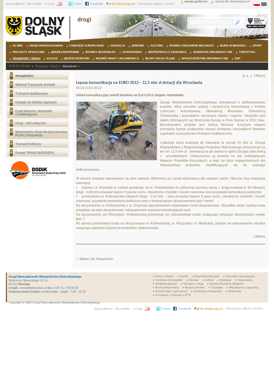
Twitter (78, 3)
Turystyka (247, 52)
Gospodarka (132, 52)
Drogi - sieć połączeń (30, 123)
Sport (257, 45)
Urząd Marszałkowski (46, 45)
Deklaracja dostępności (207, 291)
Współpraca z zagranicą (167, 52)
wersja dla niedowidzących (232, 1)
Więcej (260, 75)
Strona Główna (164, 276)
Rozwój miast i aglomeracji (117, 58)
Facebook (96, 3)
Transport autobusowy (31, 93)
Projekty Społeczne (29, 52)
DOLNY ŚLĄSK (20, 66)
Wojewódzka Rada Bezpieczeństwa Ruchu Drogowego (41, 133)
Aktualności (69, 66)
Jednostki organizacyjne (213, 52)
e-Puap (49, 3)
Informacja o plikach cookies (156, 3)
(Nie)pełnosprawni (65, 52)
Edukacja (118, 45)
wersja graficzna (195, 1)
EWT (238, 58)
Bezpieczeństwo (76, 58)
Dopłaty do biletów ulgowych (36, 102)
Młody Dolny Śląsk (160, 58)
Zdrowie (138, 45)
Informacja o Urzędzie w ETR (173, 294)
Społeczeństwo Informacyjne (204, 58)
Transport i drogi (26, 58)
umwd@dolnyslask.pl (32, 287)
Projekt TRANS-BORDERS (34, 153)
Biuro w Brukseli (233, 45)
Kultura (157, 45)
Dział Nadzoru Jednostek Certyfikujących (33, 112)
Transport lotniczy (28, 144)
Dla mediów (34, 3)
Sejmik (18, 45)
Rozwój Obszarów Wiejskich (191, 45)
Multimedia (234, 291)
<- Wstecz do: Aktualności (94, 259)
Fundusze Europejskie (86, 45)
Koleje (52, 58)
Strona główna (15, 3)
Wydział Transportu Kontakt (35, 85)
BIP (61, 3)
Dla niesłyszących (123, 3)
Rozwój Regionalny (100, 52)
